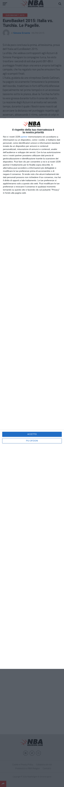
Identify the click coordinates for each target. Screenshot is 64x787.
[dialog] (32, 393)
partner (24, 137)
